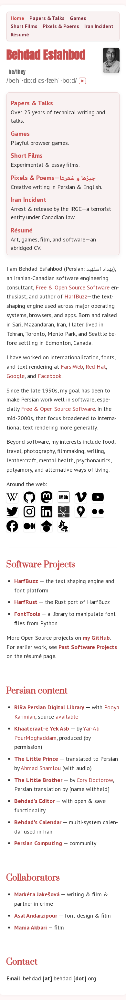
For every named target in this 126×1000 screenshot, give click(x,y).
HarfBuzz (75, 296)
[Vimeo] (81, 501)
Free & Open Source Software (73, 287)
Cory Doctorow (95, 780)
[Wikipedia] (13, 501)
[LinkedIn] (47, 515)
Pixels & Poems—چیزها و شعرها (53, 178)
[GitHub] (30, 501)
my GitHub (96, 637)
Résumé (20, 34)
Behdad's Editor (34, 801)
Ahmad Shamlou (41, 768)
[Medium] (30, 529)
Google (15, 376)
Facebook (49, 376)
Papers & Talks (47, 18)
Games (78, 18)
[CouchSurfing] (64, 515)
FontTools (27, 614)
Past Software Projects (87, 647)
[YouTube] (98, 501)
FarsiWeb (72, 366)
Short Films (24, 26)
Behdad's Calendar (37, 822)
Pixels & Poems (61, 26)
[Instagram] (30, 515)
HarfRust (25, 602)
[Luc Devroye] (63, 529)
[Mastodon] (47, 501)
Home (17, 18)
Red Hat (96, 366)
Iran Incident (98, 26)
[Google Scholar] (47, 529)
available (67, 716)
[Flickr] (98, 515)
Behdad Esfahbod (46, 54)
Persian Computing (38, 843)
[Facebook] (13, 529)
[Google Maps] (81, 515)
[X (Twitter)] (13, 515)
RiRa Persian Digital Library (49, 707)
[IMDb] (64, 501)
